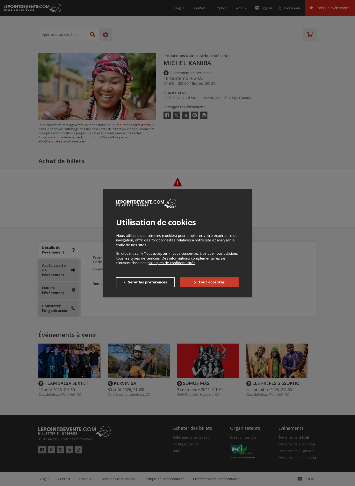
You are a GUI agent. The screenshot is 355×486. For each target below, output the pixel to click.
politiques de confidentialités (171, 262)
